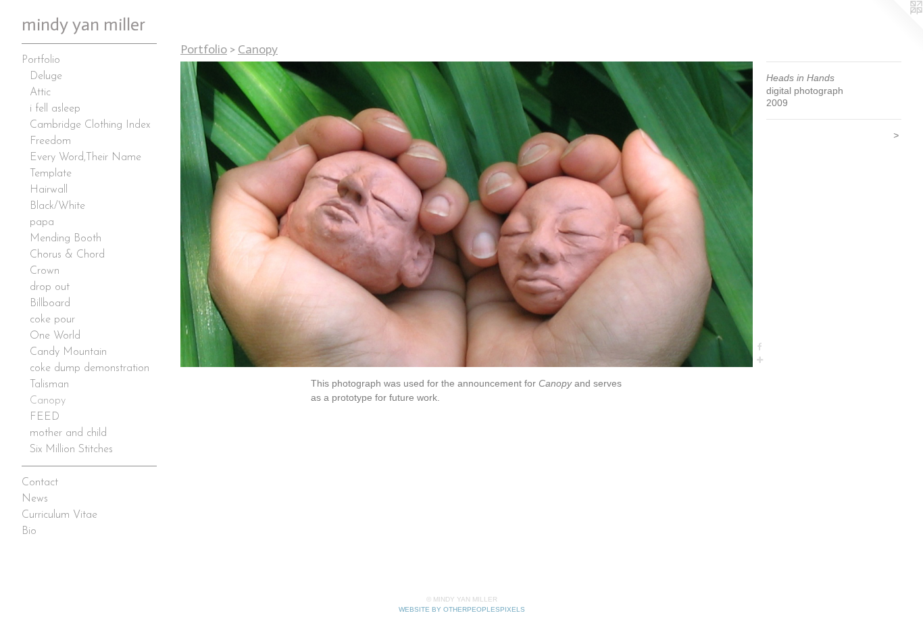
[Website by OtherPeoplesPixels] (896, 27)
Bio (29, 531)
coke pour (52, 319)
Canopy (48, 400)
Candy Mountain (68, 352)
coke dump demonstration (89, 368)
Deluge (46, 76)
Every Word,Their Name (85, 157)
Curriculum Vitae (59, 515)
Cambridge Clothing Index (90, 125)
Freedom (50, 141)
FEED (44, 417)
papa (42, 222)
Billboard (50, 303)
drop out (50, 287)
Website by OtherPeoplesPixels (462, 609)
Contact (40, 482)
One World (55, 336)
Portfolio (41, 60)
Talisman (49, 384)
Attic (40, 92)
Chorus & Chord (67, 254)
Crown (44, 271)
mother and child (68, 433)
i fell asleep (55, 108)
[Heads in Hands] (466, 214)
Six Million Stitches (71, 449)
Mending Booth (65, 238)
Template (51, 173)
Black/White (57, 206)
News (35, 498)
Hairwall (49, 190)
